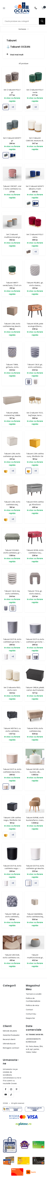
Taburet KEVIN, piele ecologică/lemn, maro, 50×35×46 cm (35, 326)
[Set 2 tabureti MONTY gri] (6, 155)
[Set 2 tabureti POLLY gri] (6, 107)
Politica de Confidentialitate (33, 999)
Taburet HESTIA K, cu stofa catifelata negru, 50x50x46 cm (12, 731)
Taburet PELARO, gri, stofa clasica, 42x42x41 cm (35, 285)
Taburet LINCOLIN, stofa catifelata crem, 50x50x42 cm (12, 957)
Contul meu (31, 1014)
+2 (13, 107)
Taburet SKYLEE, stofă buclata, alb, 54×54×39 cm (35, 772)
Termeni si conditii (33, 994)
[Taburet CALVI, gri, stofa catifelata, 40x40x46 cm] (28, 382)
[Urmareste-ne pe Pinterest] (16, 1089)
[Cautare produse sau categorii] (42, 21)
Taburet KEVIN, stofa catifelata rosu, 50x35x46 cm (35, 553)
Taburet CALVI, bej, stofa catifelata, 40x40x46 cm (12, 594)
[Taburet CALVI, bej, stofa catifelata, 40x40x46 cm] (35, 382)
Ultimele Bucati (9, 1043)
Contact (29, 1009)
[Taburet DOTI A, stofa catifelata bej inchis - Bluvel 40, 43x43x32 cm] (28, 656)
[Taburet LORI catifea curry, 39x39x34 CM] (6, 471)
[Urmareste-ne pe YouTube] (5, 1094)
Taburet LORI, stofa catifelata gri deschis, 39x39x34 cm (12, 456)
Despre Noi (30, 1018)
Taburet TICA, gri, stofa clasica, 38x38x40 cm (35, 594)
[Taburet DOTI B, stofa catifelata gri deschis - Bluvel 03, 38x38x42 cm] (6, 656)
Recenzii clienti (9, 1039)
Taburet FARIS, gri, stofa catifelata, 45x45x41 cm (12, 917)
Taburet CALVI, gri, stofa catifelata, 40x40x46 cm (34, 367)
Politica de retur (32, 1005)
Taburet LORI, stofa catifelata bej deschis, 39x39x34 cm (12, 326)
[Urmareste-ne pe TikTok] (11, 1094)
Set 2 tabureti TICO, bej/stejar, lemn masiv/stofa (35, 415)
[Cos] (43, 8)
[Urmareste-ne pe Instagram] (11, 1089)
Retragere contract (11, 1048)
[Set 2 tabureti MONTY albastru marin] (13, 155)
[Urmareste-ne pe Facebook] (5, 1089)
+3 (13, 471)
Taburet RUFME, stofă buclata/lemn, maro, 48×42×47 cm (35, 820)
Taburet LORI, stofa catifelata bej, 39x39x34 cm (12, 504)
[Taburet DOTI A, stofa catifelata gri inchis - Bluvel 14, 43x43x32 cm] (35, 656)
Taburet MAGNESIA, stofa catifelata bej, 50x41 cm (35, 917)
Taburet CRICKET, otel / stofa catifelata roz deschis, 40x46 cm (12, 189)
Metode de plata (10, 1031)
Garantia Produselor (11, 1035)
